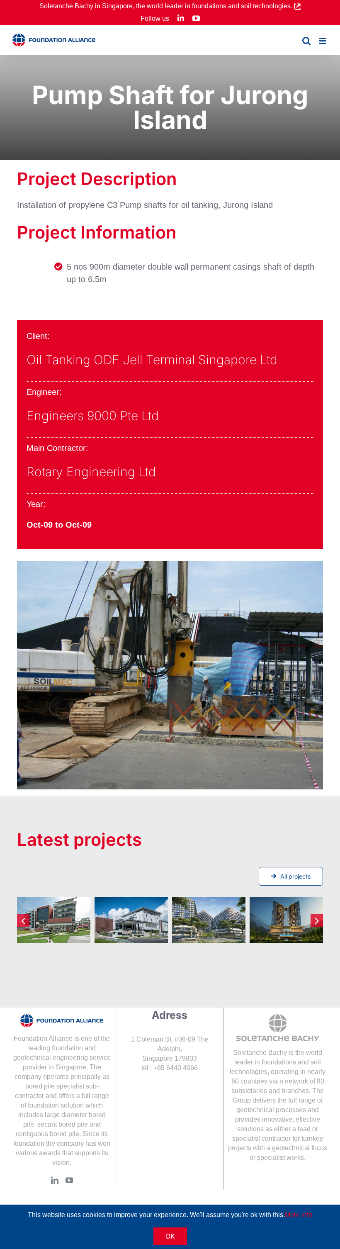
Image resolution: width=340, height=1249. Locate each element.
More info (298, 1214)
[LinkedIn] (54, 1180)
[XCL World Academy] (131, 920)
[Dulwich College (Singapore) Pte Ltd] (53, 920)
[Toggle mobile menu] (323, 41)
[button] (23, 920)
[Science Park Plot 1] (208, 920)
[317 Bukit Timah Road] (286, 920)
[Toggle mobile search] (306, 41)
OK (170, 1236)
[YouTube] (69, 1180)
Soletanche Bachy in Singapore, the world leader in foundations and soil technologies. (166, 6)
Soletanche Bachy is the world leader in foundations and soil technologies (276, 1062)
